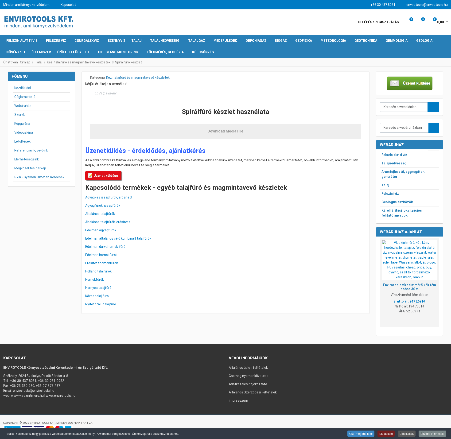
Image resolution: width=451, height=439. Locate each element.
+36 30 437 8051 (382, 4)
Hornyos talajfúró (98, 288)
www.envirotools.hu (60, 395)
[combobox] (404, 107)
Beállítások (407, 433)
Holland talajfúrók (98, 271)
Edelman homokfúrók (101, 255)
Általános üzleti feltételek (248, 367)
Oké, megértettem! (361, 433)
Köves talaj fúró (97, 296)
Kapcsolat (68, 4)
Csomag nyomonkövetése (248, 376)
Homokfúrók (94, 279)
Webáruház (22, 106)
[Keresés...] (433, 128)
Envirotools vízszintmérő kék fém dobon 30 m (409, 287)
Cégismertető (24, 97)
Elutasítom (386, 433)
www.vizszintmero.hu (27, 395)
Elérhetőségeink (26, 159)
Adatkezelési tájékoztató (248, 384)
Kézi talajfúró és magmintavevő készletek (138, 77)
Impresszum (238, 400)
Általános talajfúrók (100, 214)
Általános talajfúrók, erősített (107, 222)
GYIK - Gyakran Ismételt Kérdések (39, 177)
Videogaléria (23, 132)
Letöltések (22, 141)
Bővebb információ (432, 433)
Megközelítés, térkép (30, 168)
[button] (408, 22)
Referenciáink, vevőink (31, 150)
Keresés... (433, 107)
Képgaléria (22, 123)
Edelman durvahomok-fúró (105, 247)
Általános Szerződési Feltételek (253, 392)
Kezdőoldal (22, 88)
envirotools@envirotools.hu (427, 4)
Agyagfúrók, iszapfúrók (102, 205)
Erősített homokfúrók (101, 263)
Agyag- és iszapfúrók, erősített (108, 197)
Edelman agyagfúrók (100, 230)
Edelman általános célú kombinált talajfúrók (118, 238)
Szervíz (20, 115)
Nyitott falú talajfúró (100, 304)
